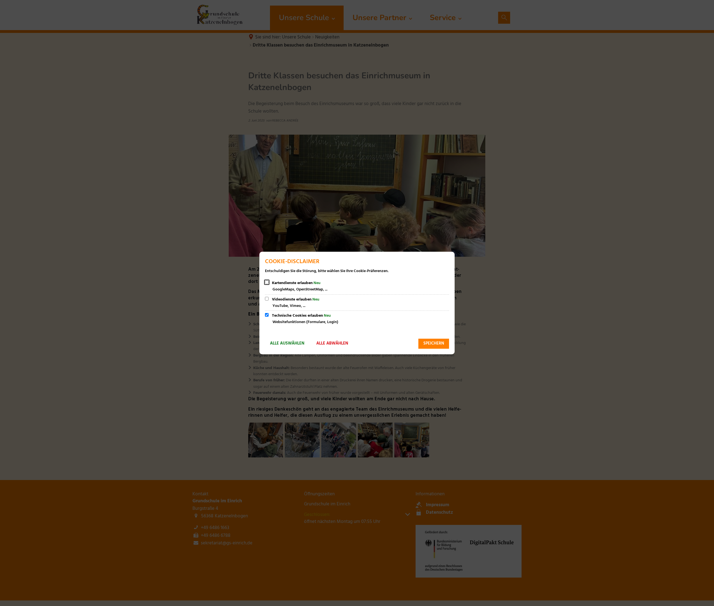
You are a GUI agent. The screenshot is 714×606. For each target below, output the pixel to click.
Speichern (433, 343)
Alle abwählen (332, 343)
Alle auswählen (287, 343)
